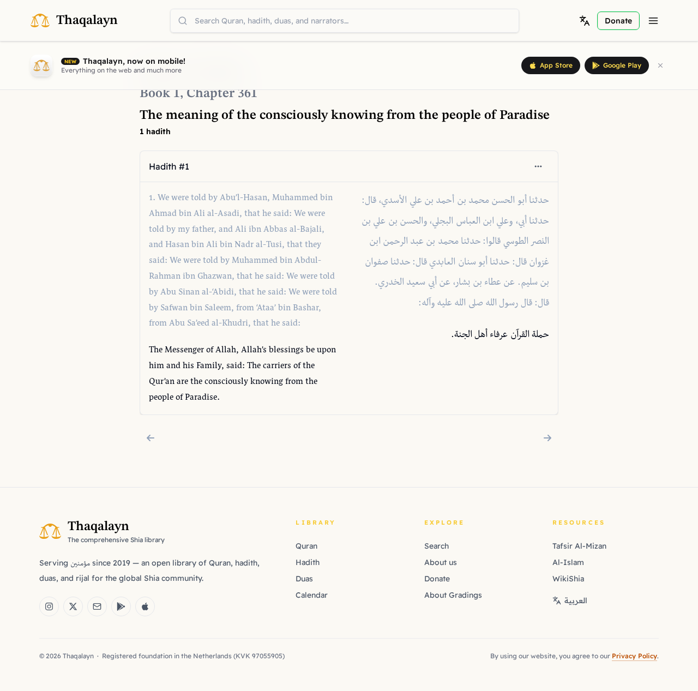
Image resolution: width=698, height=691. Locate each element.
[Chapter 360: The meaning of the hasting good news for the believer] (150, 438)
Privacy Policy (634, 656)
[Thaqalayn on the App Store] (145, 606)
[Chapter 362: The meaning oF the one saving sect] (547, 438)
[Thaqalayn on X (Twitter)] (73, 606)
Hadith (308, 562)
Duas (304, 579)
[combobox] (344, 21)
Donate (437, 579)
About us (440, 562)
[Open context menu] (538, 166)
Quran (306, 546)
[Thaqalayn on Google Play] (121, 606)
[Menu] (653, 21)
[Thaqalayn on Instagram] (49, 606)
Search (436, 546)
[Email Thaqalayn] (97, 606)
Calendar (312, 595)
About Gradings (453, 595)
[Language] (584, 21)
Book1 (160, 93)
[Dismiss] (660, 65)
